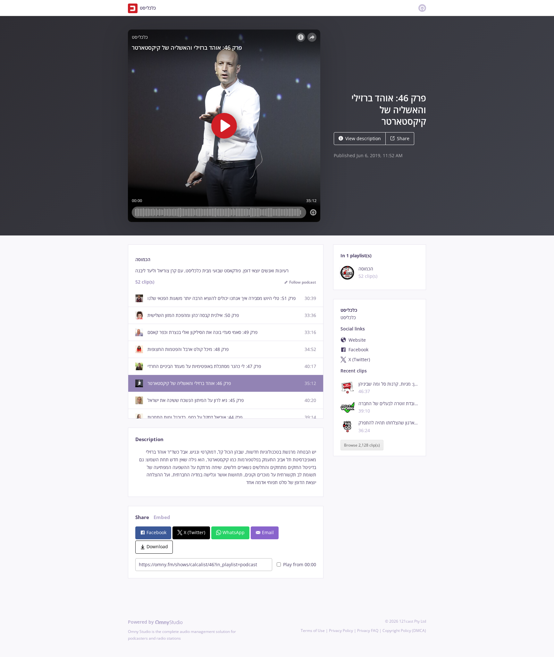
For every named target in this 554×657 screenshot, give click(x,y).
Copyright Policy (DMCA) (404, 630)
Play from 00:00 (299, 564)
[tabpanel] (225, 467)
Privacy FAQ (367, 630)
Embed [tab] (162, 517)
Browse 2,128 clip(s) (362, 445)
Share (403, 138)
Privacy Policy (341, 630)
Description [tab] (149, 439)
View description (363, 138)
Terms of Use (313, 630)
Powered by (141, 622)
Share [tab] (142, 517)
